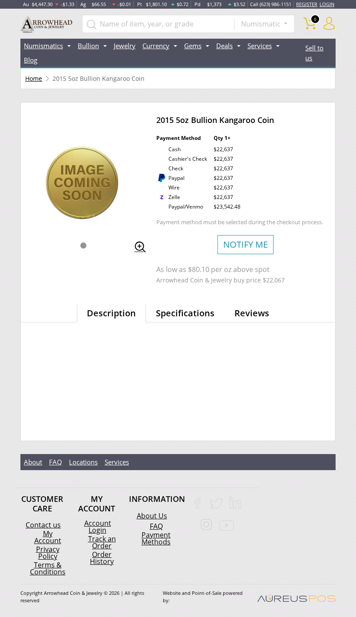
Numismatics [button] (43, 45)
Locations (83, 462)
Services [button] (259, 45)
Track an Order (102, 542)
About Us (152, 516)
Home (33, 78)
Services (117, 462)
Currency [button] (155, 45)
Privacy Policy (47, 552)
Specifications (185, 313)
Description (111, 313)
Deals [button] (224, 45)
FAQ (55, 462)
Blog (30, 60)
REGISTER (306, 4)
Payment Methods (156, 538)
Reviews (251, 313)
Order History (102, 558)
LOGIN (327, 4)
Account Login (97, 526)
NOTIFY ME (245, 244)
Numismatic (261, 24)
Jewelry (124, 45)
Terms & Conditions (48, 568)
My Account (47, 537)
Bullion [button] (88, 45)
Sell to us (314, 52)
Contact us (43, 525)
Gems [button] (192, 45)
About (33, 462)
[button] (83, 245)
